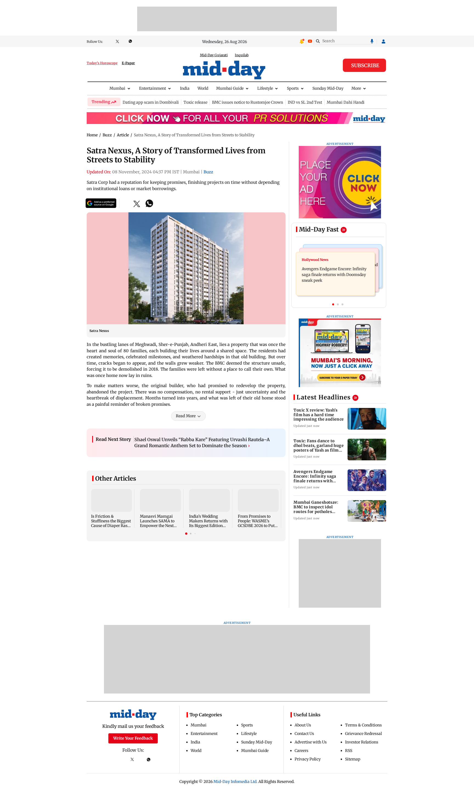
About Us (303, 725)
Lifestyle (265, 88)
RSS (348, 750)
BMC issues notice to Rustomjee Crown (247, 102)
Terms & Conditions (363, 725)
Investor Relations (361, 742)
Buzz (208, 171)
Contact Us (304, 733)
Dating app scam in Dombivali (151, 102)
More (356, 88)
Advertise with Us (311, 742)
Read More (186, 415)
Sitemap (352, 759)
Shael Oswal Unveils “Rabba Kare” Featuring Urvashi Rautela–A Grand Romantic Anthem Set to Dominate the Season (202, 442)
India (185, 88)
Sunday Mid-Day (327, 88)
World (203, 88)
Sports (293, 88)
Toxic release (195, 102)
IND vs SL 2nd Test (305, 102)
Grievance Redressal (363, 733)
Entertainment (152, 88)
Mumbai (117, 88)
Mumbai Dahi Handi (346, 102)
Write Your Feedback (133, 738)
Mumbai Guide (230, 88)
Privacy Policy (308, 759)
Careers (301, 750)
